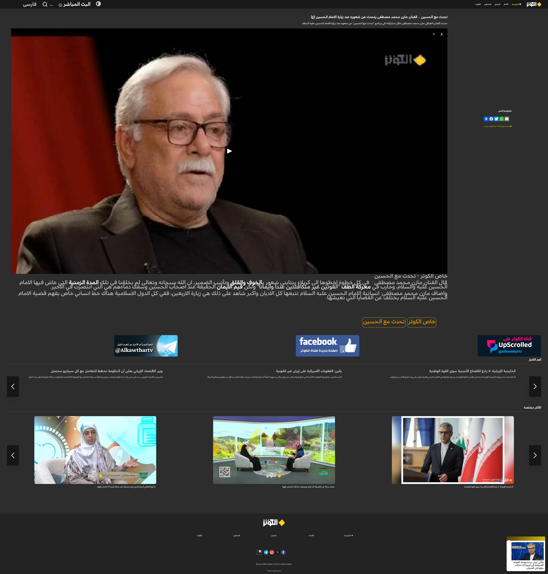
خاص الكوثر (421, 321)
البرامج (497, 4)
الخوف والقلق (246, 282)
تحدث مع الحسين (384, 321)
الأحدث (311, 535)
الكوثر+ (199, 535)
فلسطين (487, 4)
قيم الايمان (230, 287)
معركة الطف (356, 287)
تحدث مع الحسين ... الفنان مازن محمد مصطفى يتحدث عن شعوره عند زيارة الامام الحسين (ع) (379, 17)
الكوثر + (477, 4)
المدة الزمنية (84, 282)
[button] (229, 151)
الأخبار (506, 4)
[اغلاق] (509, 541)
